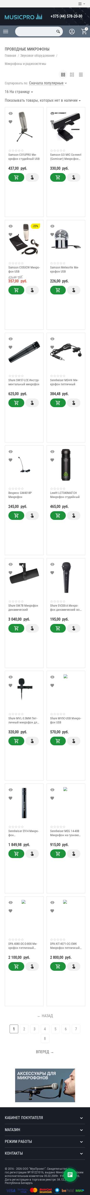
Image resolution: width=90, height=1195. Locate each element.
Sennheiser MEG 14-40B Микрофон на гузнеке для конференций (64, 833)
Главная (10, 55)
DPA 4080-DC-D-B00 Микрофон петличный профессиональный (22, 946)
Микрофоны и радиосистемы (25, 64)
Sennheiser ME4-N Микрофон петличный (64, 382)
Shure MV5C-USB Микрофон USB (65, 720)
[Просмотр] (11, 113)
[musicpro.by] (23, 16)
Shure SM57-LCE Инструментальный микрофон (23, 382)
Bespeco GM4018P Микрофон (20, 495)
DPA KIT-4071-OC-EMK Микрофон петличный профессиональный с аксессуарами (65, 946)
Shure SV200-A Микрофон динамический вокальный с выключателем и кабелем (65, 607)
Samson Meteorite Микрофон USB (64, 269)
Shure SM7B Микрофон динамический (23, 607)
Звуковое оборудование (37, 55)
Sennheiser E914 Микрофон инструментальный (23, 833)
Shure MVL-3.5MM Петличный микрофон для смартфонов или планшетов (23, 720)
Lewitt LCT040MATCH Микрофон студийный (65, 495)
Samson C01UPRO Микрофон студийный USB (24, 157)
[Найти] (58, 31)
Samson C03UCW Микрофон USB (24, 269)
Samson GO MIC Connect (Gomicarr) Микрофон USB (65, 157)
